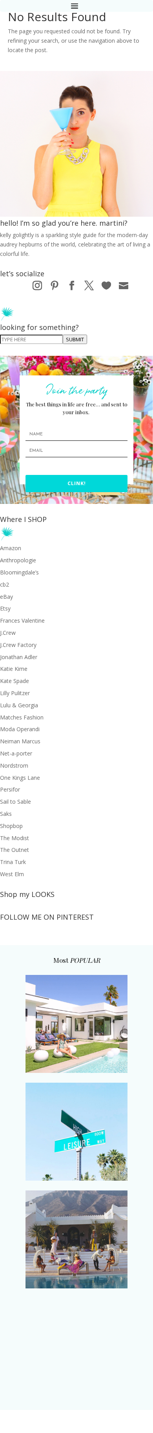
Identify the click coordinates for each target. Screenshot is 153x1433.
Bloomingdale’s (19, 572)
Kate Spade (14, 681)
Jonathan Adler (18, 657)
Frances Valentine (22, 620)
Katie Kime (13, 668)
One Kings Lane (20, 777)
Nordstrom (14, 765)
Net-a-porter (16, 753)
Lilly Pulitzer (15, 693)
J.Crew (8, 632)
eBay (6, 596)
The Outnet (14, 849)
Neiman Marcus (20, 741)
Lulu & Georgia (19, 705)
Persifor (10, 789)
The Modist (14, 838)
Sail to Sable (15, 801)
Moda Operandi (20, 729)
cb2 (4, 584)
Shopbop (11, 826)
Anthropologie (18, 560)
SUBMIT (75, 339)
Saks (6, 813)
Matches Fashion (22, 717)
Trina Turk (13, 862)
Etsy (5, 608)
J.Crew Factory (18, 645)
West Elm (12, 874)
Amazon (10, 548)
